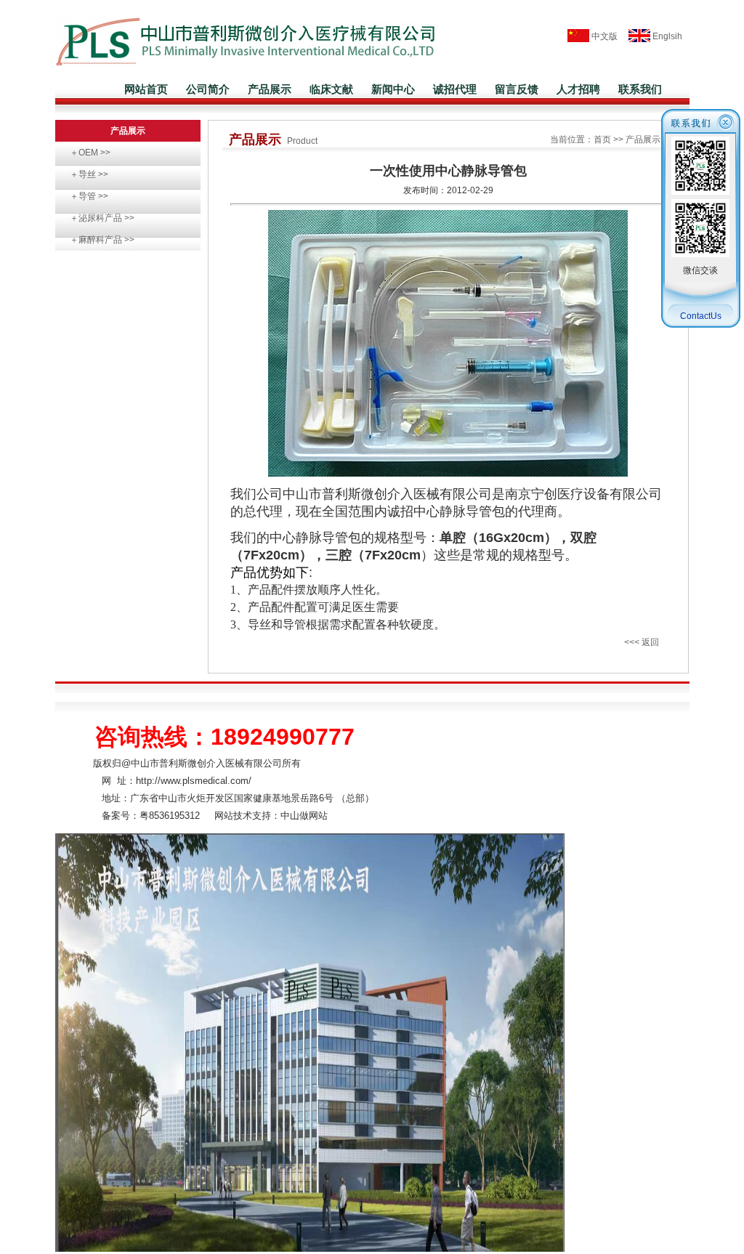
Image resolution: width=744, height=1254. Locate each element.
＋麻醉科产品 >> (102, 240)
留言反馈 (516, 89)
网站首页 (146, 89)
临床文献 (331, 89)
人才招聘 (578, 89)
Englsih (666, 36)
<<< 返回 (641, 642)
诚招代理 (455, 89)
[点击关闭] (700, 131)
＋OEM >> (90, 152)
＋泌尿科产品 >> (102, 218)
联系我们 (640, 89)
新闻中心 (393, 89)
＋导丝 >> (89, 174)
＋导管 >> (89, 196)
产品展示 (269, 89)
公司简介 (208, 89)
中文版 (603, 36)
